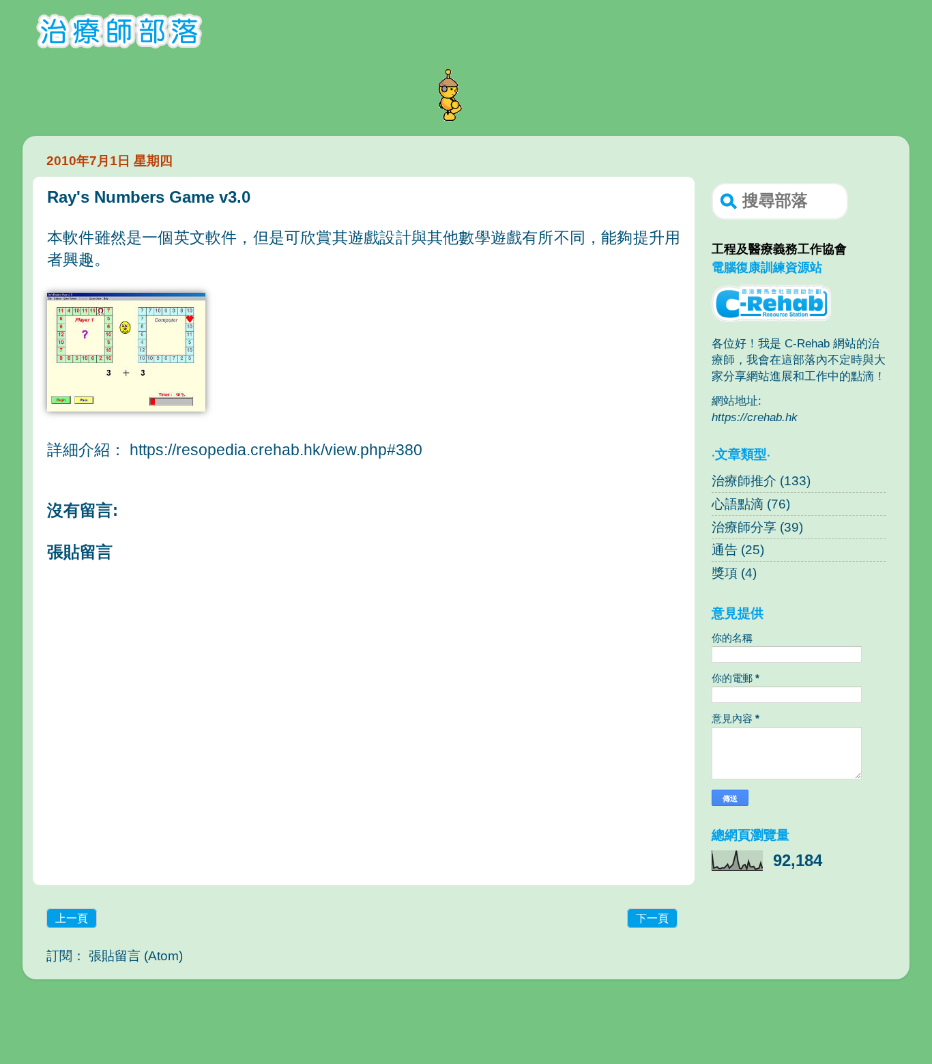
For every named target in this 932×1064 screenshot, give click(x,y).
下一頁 (652, 918)
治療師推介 (744, 481)
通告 (725, 550)
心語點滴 (737, 504)
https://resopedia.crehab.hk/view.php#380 (276, 450)
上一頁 (71, 918)
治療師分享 (744, 527)
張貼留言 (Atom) (136, 956)
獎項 (725, 573)
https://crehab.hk (755, 417)
